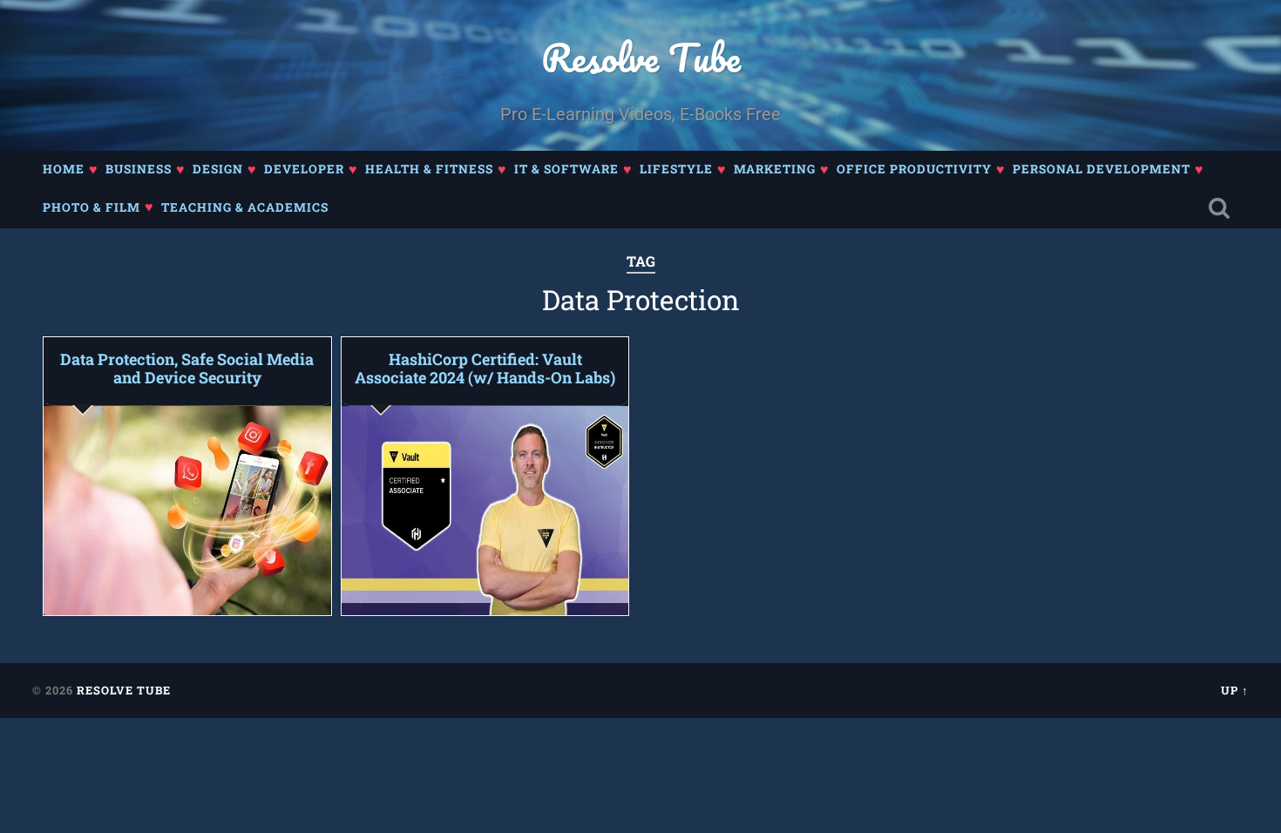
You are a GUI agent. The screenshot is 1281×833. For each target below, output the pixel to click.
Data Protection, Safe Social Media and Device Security (187, 369)
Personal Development (1101, 169)
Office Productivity (914, 169)
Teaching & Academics (245, 207)
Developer (304, 169)
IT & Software (566, 169)
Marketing (775, 169)
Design (218, 169)
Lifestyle (676, 169)
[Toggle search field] (1219, 208)
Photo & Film (91, 207)
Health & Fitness (429, 169)
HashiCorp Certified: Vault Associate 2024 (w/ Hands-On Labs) (485, 369)
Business (138, 169)
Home (64, 169)
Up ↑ (1235, 690)
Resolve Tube (641, 57)
